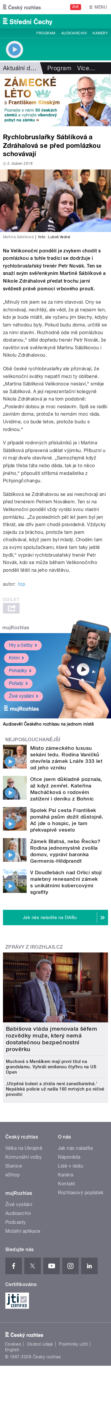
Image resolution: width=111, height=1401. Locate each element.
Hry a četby (21, 645)
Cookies (13, 1344)
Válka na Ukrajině (23, 1148)
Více (86, 68)
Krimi (14, 658)
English (12, 1349)
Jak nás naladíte (75, 1148)
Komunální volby (23, 1157)
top (21, 584)
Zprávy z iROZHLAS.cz (34, 947)
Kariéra (65, 1175)
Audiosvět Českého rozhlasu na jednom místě (48, 724)
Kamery (100, 33)
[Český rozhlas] (22, 7)
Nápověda (69, 1157)
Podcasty (15, 1222)
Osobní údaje (40, 1344)
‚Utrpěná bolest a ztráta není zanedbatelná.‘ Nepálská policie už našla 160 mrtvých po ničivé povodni (55, 1089)
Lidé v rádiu (70, 1166)
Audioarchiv (74, 33)
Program (45, 33)
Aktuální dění (20, 68)
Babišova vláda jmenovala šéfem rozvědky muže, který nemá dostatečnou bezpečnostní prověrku (51, 1039)
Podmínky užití (73, 1344)
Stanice (13, 1166)
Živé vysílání (21, 696)
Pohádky (18, 670)
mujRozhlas (15, 627)
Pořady (16, 683)
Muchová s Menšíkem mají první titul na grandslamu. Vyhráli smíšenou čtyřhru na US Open (51, 1067)
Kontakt (66, 1184)
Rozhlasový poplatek (81, 1192)
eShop (12, 1175)
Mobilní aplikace (23, 1231)
